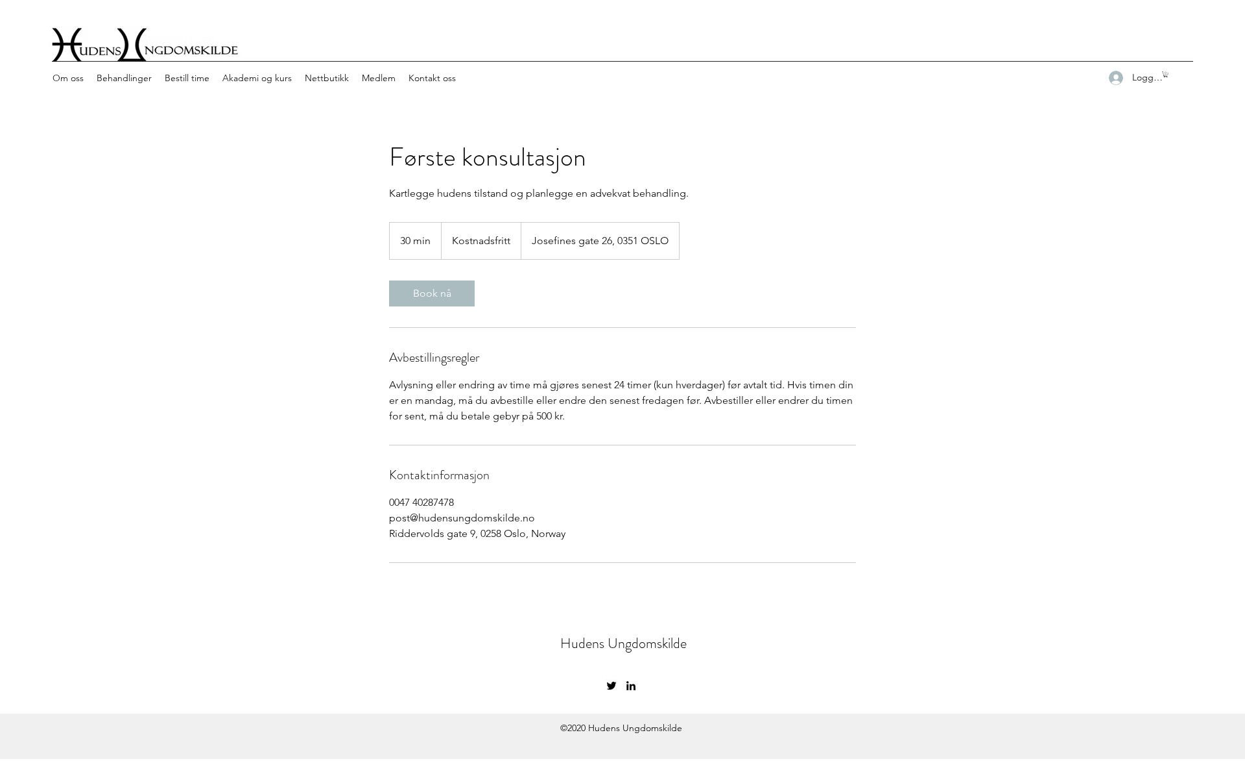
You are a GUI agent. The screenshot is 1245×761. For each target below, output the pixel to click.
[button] (1165, 74)
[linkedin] (630, 685)
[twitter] (611, 685)
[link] (432, 293)
